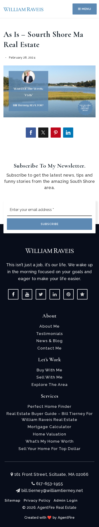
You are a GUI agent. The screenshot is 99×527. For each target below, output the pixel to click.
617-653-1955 (49, 483)
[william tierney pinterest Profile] (68, 294)
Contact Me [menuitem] (49, 348)
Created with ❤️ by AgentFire (49, 517)
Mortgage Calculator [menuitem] (49, 426)
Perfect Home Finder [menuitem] (49, 406)
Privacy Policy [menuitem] (37, 500)
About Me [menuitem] (49, 326)
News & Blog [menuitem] (49, 340)
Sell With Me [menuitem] (49, 377)
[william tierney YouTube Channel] (27, 294)
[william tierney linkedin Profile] (55, 294)
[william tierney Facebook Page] (13, 294)
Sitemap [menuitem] (12, 500)
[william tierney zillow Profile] (82, 294)
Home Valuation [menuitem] (49, 434)
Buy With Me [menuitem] (49, 370)
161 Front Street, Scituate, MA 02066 (50, 474)
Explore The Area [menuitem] (50, 384)
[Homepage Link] (23, 8)
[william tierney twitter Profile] (41, 294)
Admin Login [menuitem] (66, 500)
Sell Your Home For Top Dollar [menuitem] (49, 448)
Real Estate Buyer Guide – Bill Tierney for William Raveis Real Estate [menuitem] (49, 416)
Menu (86, 9)
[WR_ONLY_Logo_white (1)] (49, 250)
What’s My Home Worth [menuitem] (50, 441)
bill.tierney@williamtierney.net (52, 490)
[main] (49, 75)
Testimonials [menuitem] (49, 333)
